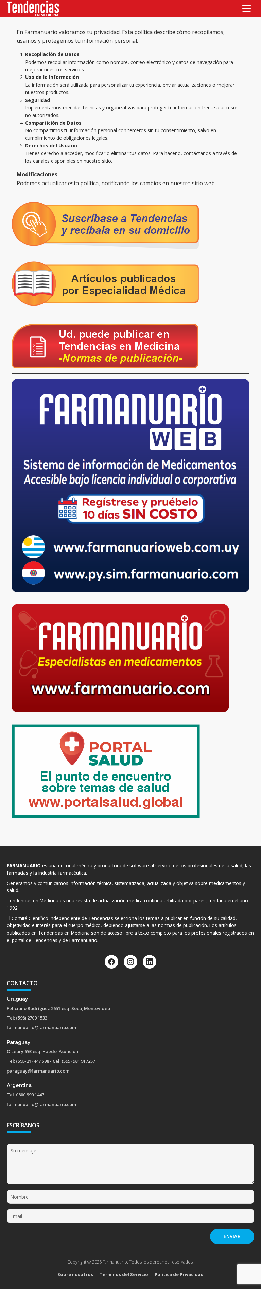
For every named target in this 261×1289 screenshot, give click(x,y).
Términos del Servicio (124, 1274)
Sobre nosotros (75, 1274)
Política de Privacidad (179, 1274)
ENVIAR (232, 1236)
